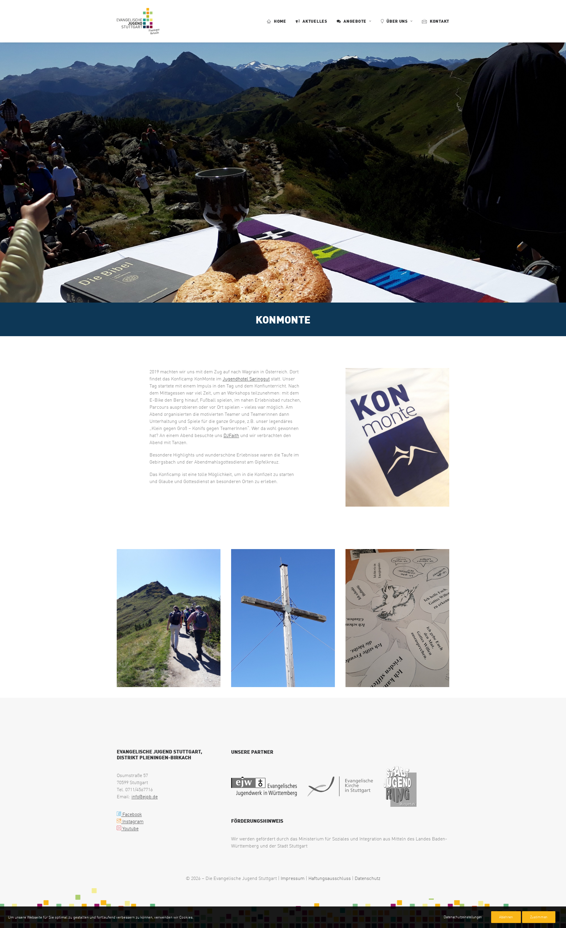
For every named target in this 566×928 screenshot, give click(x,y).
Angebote (354, 21)
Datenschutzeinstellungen (463, 917)
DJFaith (231, 435)
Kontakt (439, 21)
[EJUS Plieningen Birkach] (138, 21)
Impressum (293, 878)
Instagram (132, 821)
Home (280, 21)
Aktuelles (314, 21)
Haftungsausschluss (329, 878)
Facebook (131, 814)
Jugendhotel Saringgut (246, 379)
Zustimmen (538, 917)
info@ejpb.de (144, 796)
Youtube (130, 828)
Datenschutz (367, 878)
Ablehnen (506, 917)
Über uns (397, 21)
